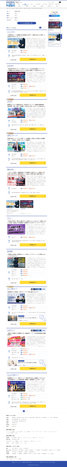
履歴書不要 (25, 453)
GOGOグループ (11, 330)
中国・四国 (38, 4)
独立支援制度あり (32, 451)
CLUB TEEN (10, 65)
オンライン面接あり (51, 453)
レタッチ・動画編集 (15, 441)
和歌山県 (49, 6)
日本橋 (23, 417)
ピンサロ (33, 431)
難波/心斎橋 (18, 417)
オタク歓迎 (34, 453)
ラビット (9, 218)
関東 (19, 4)
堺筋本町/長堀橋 (32, 417)
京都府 (27, 6)
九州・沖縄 (45, 4)
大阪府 (19, 6)
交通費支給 (26, 451)
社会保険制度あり (20, 451)
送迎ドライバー (35, 437)
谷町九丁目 (26, 417)
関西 (25, 4)
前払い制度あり (26, 448)
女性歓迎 (38, 453)
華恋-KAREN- (10, 169)
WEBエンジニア (33, 441)
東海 (32, 4)
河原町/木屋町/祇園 (15, 419)
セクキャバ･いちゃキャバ (53, 431)
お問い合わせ (47, 462)
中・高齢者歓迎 (20, 453)
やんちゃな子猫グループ (13, 375)
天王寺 (51, 417)
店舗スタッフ (20, 437)
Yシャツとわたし (11, 31)
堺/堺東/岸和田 (55, 417)
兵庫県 (34, 6)
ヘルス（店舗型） (12, 431)
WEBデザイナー (26, 441)
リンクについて (36, 462)
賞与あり (21, 448)
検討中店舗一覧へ (54, 15)
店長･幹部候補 (14, 437)
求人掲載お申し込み (42, 462)
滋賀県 (42, 6)
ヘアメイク (39, 441)
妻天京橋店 (10, 251)
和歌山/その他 (14, 424)
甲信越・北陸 (57, 4)
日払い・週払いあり (15, 448)
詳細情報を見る (33, 59)
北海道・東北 (51, 4)
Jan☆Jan (9, 101)
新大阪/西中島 (44, 417)
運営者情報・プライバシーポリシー (16, 462)
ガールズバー (45, 431)
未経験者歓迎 (14, 453)
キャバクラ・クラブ (39, 431)
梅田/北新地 (14, 417)
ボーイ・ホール (41, 437)
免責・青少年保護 (52, 462)
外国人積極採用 (44, 453)
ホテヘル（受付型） (20, 431)
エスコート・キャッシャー (27, 437)
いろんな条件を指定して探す (27, 23)
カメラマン (21, 441)
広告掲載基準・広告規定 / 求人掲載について (28, 462)
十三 (48, 417)
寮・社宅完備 (14, 451)
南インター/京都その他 (22, 419)
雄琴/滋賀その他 (14, 422)
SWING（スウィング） (12, 135)
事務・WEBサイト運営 (15, 439)
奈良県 (57, 6)
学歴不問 (30, 453)
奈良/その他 (14, 426)
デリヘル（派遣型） (27, 431)
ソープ (7, 431)
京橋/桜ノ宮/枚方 (38, 417)
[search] (53, 2)
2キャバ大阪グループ (12, 288)
